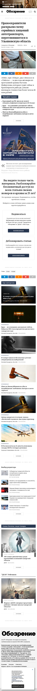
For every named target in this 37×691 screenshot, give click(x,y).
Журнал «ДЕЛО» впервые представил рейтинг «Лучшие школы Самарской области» (18, 605)
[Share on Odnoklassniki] (18, 73)
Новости (6, 293)
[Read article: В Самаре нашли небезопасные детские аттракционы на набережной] (18, 344)
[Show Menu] (2, 11)
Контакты (19, 664)
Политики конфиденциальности (17, 680)
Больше (18, 120)
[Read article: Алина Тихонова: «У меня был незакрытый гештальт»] (4, 507)
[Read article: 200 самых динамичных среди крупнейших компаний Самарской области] (18, 543)
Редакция (4, 664)
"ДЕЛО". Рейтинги (9, 554)
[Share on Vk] (11, 73)
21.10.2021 (11, 562)
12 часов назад (15, 484)
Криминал (5, 324)
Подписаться (18, 230)
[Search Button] (35, 11)
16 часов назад (15, 509)
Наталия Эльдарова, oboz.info (11, 301)
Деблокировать (18, 255)
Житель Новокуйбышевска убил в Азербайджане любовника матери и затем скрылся (17, 114)
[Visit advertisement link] (18, 4)
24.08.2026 (24, 301)
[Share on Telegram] (4, 73)
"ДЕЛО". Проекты (9, 600)
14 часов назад (15, 502)
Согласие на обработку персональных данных (17, 677)
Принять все (17, 686)
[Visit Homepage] (15, 11)
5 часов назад (14, 477)
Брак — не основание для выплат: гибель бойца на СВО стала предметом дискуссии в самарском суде (18, 107)
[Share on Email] (25, 73)
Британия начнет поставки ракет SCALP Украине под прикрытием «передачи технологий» (22, 498)
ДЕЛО (5, 562)
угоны (13, 271)
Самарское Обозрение (7, 45)
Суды (7, 271)
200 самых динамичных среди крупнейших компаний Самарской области (17, 558)
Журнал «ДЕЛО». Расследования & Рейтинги (14, 666)
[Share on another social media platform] (32, 73)
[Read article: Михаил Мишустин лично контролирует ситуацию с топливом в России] (4, 490)
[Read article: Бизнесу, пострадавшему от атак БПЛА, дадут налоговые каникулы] (4, 482)
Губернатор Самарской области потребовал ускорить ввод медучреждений (19, 473)
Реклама (11, 664)
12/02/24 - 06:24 (22, 45)
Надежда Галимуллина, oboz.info (10, 450)
